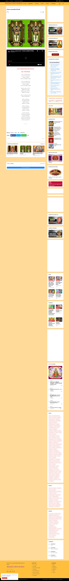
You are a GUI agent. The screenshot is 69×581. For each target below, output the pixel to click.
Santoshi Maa (55, 467)
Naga (56, 452)
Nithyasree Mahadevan (52, 528)
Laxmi (50, 447)
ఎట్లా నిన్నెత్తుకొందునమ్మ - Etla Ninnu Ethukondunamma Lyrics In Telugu (55, 396)
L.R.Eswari (50, 523)
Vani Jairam (54, 535)
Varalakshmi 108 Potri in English (55, 407)
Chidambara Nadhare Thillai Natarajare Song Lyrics (57, 134)
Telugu (53, 474)
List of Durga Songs (59, 98)
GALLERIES (34, 566)
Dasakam (50, 498)
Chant (50, 496)
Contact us (11, 1)
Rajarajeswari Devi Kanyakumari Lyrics (57, 139)
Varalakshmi (51, 477)
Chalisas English (51, 494)
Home (25, 3)
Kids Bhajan (51, 501)
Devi (58, 427)
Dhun (54, 498)
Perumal (12, 132)
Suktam (53, 504)
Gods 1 (42, 3)
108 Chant (50, 488)
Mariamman (51, 450)
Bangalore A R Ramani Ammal (54, 515)
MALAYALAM (55, 567)
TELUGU (54, 572)
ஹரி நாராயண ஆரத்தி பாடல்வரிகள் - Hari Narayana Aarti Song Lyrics (38, 153)
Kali (55, 439)
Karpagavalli (59, 440)
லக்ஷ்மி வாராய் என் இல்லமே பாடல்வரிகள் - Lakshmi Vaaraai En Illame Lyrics (56, 383)
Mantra (58, 501)
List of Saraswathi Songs (59, 101)
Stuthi (50, 504)
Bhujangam (51, 425)
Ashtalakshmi (58, 420)
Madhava (53, 447)
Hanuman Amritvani (58, 323)
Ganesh (59, 430)
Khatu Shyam (56, 442)
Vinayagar (50, 479)
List (54, 501)
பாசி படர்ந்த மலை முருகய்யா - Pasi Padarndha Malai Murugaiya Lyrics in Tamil (56, 77)
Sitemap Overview (36, 573)
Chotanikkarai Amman (52, 427)
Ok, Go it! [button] (4, 578)
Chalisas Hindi (58, 494)
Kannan (54, 440)
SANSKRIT (54, 569)
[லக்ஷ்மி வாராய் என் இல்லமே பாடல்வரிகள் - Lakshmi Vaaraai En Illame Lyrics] (55, 372)
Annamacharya (51, 419)
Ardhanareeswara (52, 420)
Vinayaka (55, 479)
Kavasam (56, 499)
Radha (57, 462)
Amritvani (54, 417)
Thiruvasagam (56, 506)
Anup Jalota (51, 513)
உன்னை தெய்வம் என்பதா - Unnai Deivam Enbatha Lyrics (55, 402)
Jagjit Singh (55, 520)
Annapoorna (57, 419)
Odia (50, 457)
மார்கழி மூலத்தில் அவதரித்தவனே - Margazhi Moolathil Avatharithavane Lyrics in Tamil (52, 312)
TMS (18, 132)
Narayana (55, 454)
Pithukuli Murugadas (52, 530)
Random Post (55, 54)
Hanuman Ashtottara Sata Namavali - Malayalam (52, 324)
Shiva (57, 469)
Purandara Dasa (51, 462)
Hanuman (57, 435)
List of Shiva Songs (52, 98)
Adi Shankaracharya (56, 415)
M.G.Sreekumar (51, 525)
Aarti (50, 489)
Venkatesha (11, 7)
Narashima (51, 454)
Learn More (8, 575)
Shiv (54, 469)
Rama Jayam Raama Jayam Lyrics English (58, 295)
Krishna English (59, 444)
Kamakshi (59, 439)
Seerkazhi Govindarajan (53, 532)
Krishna (54, 444)
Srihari (58, 533)
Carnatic (50, 493)
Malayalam (51, 449)
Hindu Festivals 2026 (36, 567)
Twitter (19, 135)
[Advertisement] (18, 16)
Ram (60, 462)
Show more (43, 143)
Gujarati (54, 434)
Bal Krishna (55, 422)
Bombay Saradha (52, 518)
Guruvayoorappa (52, 435)
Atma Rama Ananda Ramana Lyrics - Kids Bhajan (59, 283)
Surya (59, 472)
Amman (50, 417)
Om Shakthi (54, 457)
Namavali (50, 503)
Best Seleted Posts (36, 570)
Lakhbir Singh (55, 523)
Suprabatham (58, 504)
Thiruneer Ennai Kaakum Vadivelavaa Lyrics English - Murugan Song (55, 69)
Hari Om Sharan (58, 518)
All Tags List (35, 575)
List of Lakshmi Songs (51, 101)
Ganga (56, 432)
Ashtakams (53, 489)
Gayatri (60, 432)
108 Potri (55, 488)
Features (37, 3)
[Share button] (28, 135)
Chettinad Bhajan (55, 496)
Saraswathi (51, 469)
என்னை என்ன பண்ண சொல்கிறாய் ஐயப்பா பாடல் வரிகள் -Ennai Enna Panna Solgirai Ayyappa (57, 129)
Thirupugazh (51, 506)
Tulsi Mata (57, 474)
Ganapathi (51, 430)
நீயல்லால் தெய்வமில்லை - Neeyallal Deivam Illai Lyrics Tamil (55, 89)
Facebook (13, 135)
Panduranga (58, 459)
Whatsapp (24, 135)
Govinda (50, 434)
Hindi (50, 437)
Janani (58, 437)
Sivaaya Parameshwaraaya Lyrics (57, 144)
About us (46, 579)
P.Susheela (59, 528)
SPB (57, 530)
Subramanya (51, 472)
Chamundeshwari (57, 425)
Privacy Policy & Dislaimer (19, 1)
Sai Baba (53, 464)
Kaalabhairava (51, 439)
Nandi (59, 452)
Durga (50, 429)
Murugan (50, 452)
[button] (63, 4)
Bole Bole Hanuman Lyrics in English (59, 310)
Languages (53, 3)
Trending (34, 569)
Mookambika (56, 450)
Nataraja (60, 454)
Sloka (54, 503)
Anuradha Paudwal (57, 513)
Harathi (58, 498)
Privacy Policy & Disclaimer (58, 579)
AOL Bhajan (59, 488)
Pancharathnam (51, 459)
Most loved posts (36, 572)
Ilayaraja (50, 520)
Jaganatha (54, 437)
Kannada (50, 440)
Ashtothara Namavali (52, 491)
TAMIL (54, 570)
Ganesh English (51, 432)
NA (53, 452)
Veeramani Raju (51, 537)
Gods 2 (47, 3)
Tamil (16, 132)
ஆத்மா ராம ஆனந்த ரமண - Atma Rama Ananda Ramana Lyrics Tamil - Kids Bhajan (51, 284)
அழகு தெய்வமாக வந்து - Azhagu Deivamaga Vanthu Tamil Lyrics (56, 73)
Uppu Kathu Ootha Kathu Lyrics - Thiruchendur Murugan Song (55, 65)
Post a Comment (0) (26, 167)
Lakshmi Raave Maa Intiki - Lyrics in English (56, 390)
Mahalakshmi (59, 447)
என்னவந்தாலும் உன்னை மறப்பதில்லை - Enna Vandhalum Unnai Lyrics (12, 153)
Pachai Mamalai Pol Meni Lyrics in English (25, 153)
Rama (50, 464)
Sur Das (56, 472)
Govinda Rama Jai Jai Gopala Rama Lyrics (51, 295)
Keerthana (50, 442)
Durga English (54, 429)
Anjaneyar (59, 417)
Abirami (50, 415)
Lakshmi (50, 445)
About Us (7, 1)
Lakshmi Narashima (56, 445)
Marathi (55, 449)
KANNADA (54, 566)
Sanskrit (50, 467)
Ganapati (55, 430)
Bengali (58, 424)
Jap (60, 498)
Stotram (58, 503)
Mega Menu (30, 3)
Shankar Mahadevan (52, 533)
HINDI (53, 564)
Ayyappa (50, 422)
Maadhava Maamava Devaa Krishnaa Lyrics (58, 122)
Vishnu (59, 479)
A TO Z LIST (35, 564)
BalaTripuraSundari (52, 424)
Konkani (50, 444)
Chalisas (54, 493)
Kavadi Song (51, 499)
